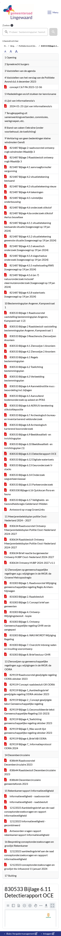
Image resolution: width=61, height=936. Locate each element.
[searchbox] (25, 32)
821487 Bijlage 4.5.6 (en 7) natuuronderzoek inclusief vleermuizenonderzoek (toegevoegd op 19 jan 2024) (29, 280)
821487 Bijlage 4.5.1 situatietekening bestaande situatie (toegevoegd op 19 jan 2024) (27, 226)
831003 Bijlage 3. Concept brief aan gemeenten (26, 604)
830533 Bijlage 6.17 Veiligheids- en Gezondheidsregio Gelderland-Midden (26, 501)
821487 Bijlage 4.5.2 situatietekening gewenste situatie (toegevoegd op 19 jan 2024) (30, 238)
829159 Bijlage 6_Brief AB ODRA (28, 738)
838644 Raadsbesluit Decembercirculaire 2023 (30, 772)
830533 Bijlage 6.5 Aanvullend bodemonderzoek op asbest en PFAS (24, 397)
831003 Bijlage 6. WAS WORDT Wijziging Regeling (30, 637)
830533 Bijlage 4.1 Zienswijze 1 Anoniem (32, 345)
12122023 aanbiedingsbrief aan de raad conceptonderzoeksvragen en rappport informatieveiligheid (29, 855)
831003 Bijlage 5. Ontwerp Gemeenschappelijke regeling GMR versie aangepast (27, 625)
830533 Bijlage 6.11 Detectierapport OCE (32, 453)
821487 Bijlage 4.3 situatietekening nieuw (32, 186)
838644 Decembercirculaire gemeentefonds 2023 (22, 781)
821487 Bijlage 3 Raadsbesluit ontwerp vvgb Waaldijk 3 (28, 159)
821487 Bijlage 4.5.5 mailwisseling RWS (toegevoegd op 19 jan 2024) (29, 267)
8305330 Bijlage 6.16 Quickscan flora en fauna (29, 492)
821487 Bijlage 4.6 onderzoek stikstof (30, 207)
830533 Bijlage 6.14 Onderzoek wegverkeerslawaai (24, 476)
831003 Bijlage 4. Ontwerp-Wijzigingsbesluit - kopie (22, 613)
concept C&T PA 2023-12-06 (25, 87)
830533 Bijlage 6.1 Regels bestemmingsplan (21, 359)
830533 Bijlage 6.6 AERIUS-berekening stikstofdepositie (28, 407)
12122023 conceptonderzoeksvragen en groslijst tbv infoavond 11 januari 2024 (29, 866)
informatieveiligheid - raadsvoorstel (29, 796)
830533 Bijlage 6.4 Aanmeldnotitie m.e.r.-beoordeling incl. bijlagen (29, 388)
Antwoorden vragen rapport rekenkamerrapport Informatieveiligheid (26, 832)
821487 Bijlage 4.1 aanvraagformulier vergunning (27, 168)
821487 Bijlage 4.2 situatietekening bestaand (26, 178)
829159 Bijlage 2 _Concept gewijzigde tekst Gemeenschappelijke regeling (28, 701)
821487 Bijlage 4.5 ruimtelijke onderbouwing (23, 199)
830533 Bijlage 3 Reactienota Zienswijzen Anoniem (30, 338)
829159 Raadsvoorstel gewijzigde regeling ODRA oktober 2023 (30, 676)
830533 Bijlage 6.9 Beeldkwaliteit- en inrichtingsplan (27, 436)
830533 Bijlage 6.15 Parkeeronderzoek (31, 484)
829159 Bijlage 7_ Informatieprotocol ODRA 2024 (27, 746)
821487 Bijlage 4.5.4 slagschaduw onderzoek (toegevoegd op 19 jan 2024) (26, 257)
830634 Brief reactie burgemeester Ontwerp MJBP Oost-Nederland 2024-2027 (29, 554)
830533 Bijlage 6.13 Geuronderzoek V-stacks (28, 467)
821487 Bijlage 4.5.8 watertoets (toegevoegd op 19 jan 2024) (24, 294)
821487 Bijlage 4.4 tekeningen (26, 192)
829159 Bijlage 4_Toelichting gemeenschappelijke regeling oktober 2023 (28, 721)
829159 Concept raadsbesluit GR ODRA (32, 684)
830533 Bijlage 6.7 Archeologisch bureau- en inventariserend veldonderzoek (30, 417)
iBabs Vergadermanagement (20, 933)
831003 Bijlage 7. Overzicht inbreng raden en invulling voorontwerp (30, 646)
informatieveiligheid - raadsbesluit (28, 801)
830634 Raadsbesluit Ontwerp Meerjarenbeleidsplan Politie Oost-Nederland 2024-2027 (30, 543)
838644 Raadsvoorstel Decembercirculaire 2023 (19, 762)
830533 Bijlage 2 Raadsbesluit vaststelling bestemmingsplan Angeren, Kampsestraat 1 (30, 328)
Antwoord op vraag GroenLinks (27, 509)
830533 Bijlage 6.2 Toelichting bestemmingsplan (23, 368)
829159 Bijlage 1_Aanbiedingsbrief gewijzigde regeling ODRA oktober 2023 (26, 692)
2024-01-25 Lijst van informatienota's (30, 106)
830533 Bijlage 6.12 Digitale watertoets (31, 459)
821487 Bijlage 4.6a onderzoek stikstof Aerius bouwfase (28, 215)
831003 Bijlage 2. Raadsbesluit (26, 596)
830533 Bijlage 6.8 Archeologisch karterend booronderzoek (25, 426)
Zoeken (6, 25)
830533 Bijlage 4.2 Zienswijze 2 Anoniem (32, 351)
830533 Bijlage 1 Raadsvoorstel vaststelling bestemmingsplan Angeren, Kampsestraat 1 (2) (26, 316)
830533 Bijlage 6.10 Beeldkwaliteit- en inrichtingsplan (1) (28, 446)
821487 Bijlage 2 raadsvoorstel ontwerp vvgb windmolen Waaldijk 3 (29, 149)
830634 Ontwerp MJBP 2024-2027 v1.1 (32, 562)
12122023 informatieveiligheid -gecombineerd (25, 823)
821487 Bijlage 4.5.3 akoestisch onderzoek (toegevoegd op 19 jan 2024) (26, 248)
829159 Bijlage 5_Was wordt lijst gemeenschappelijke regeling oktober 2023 (28, 730)
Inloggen (47, 933)
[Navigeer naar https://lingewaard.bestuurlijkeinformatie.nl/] (18, 12)
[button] (53, 32)
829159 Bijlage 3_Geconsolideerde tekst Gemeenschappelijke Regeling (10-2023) (29, 711)
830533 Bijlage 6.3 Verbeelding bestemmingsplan (24, 378)
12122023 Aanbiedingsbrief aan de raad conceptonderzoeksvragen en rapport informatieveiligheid (29, 811)
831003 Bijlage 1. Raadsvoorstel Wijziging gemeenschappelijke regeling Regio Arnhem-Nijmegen (30, 586)
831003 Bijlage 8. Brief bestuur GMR (29, 654)
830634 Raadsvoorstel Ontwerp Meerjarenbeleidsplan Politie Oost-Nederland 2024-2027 (30, 529)
